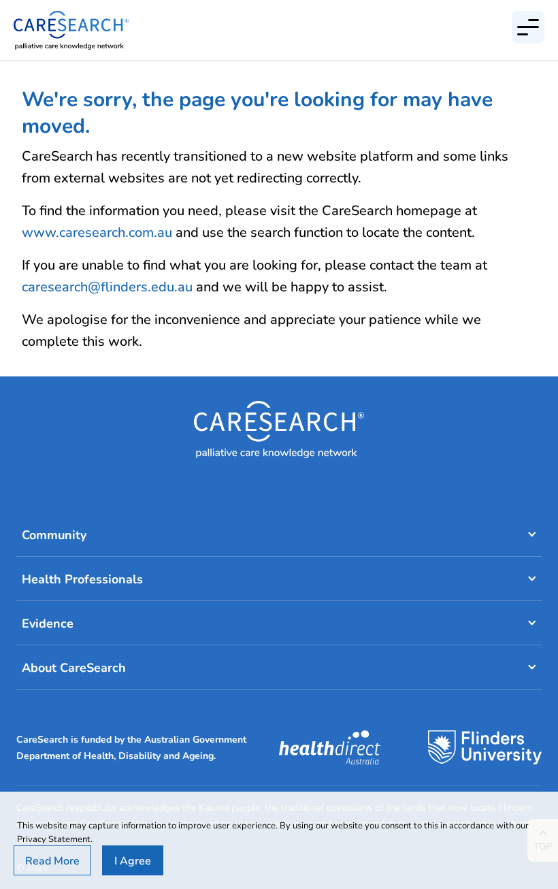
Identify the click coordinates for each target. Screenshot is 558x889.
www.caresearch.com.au (97, 232)
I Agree (132, 860)
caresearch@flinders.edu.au (107, 286)
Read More (52, 860)
